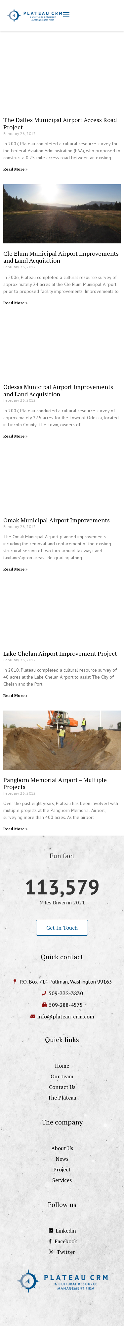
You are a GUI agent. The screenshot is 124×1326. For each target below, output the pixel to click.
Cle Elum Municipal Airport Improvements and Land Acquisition (61, 257)
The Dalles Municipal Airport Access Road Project (60, 123)
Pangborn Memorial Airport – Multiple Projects (55, 783)
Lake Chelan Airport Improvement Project (60, 653)
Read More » (15, 169)
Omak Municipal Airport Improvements (56, 520)
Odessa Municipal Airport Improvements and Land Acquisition (58, 390)
